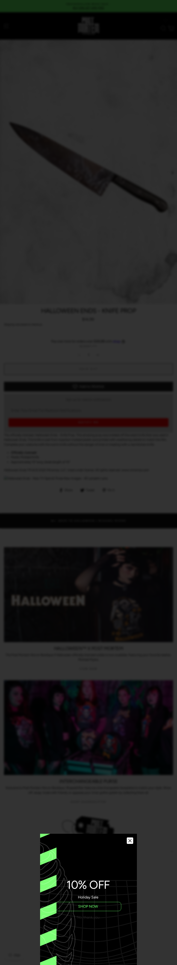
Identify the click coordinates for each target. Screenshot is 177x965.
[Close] (130, 840)
